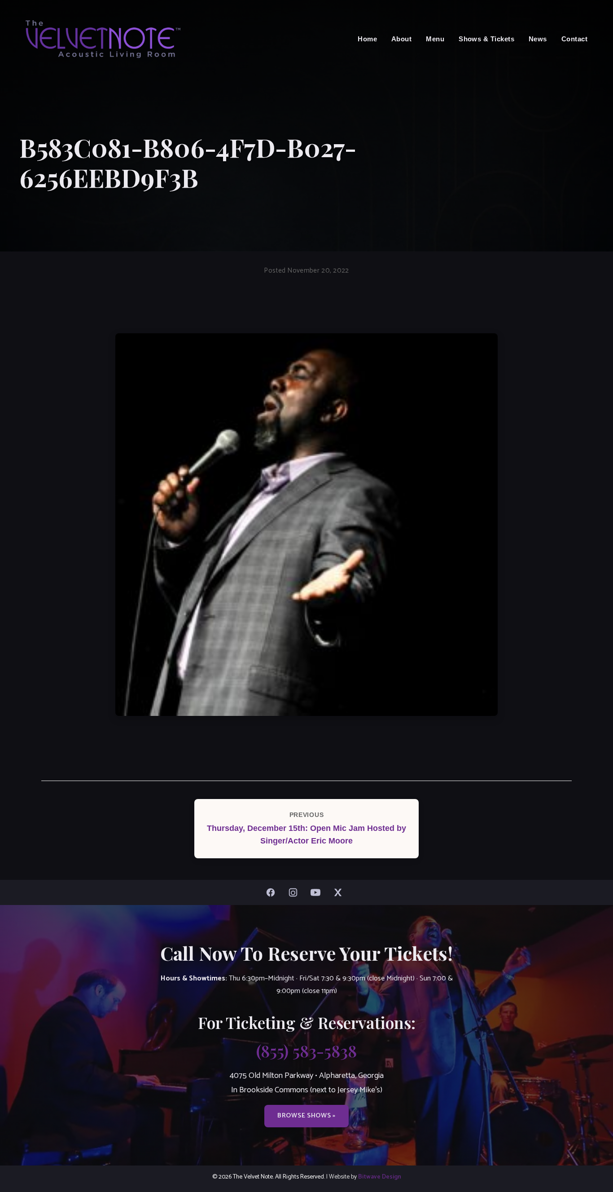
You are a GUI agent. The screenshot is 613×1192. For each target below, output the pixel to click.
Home (367, 39)
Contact (574, 39)
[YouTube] (318, 892)
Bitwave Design (379, 1177)
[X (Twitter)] (340, 892)
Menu (435, 39)
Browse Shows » (306, 1115)
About (401, 39)
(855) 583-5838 (306, 1050)
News (538, 39)
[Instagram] (295, 892)
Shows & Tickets (486, 39)
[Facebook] (273, 892)
